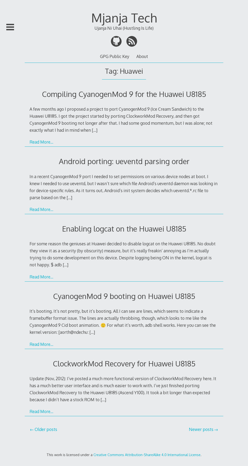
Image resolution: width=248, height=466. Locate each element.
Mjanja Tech (124, 17)
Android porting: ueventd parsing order (124, 161)
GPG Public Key (114, 56)
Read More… (41, 142)
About (142, 56)
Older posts (46, 429)
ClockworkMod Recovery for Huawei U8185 (124, 363)
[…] (94, 130)
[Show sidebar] (10, 27)
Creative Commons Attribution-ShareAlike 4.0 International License (147, 454)
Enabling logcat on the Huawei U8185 (124, 228)
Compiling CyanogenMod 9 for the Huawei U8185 (124, 94)
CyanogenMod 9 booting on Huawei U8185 (124, 296)
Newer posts (201, 429)
